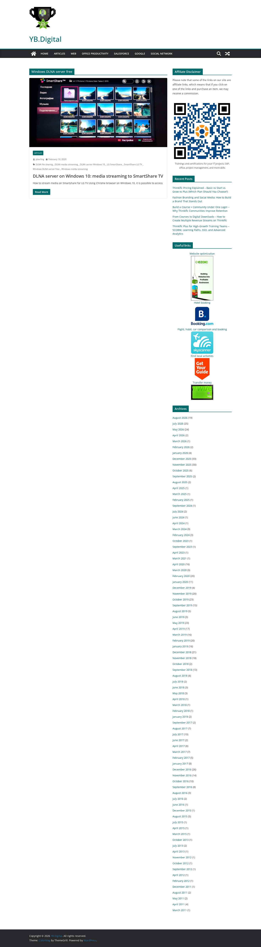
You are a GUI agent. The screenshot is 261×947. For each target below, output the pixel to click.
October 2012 (181, 863)
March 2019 (180, 634)
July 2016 (178, 798)
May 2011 (178, 898)
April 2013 (179, 851)
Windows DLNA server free (46, 169)
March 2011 (180, 910)
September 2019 (182, 605)
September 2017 (182, 722)
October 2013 (181, 839)
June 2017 (178, 740)
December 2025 (182, 458)
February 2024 (181, 535)
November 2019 (182, 593)
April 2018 (179, 699)
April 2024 (179, 523)
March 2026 (180, 441)
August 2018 (180, 675)
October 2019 (181, 599)
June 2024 (178, 517)
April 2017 (179, 746)
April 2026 (179, 435)
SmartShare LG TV (133, 164)
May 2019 (178, 623)
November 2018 (182, 658)
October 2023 (181, 541)
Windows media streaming (74, 169)
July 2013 (178, 845)
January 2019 (180, 646)
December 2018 (182, 652)
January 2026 (180, 453)
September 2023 (182, 546)
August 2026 (180, 417)
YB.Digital (45, 39)
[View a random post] (227, 53)
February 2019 (181, 640)
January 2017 (180, 763)
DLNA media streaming (66, 164)
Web (73, 53)
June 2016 (178, 804)
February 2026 (181, 447)
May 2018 (178, 693)
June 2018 (178, 687)
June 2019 (178, 617)
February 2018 (181, 711)
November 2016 (182, 775)
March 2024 (180, 529)
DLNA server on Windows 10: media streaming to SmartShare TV (98, 176)
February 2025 (181, 499)
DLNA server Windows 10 (92, 164)
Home (44, 53)
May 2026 (178, 429)
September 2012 (182, 869)
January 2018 (180, 716)
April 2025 (179, 488)
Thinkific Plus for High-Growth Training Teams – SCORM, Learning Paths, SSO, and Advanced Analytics (201, 230)
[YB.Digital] (33, 53)
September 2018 (182, 669)
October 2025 (181, 470)
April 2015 (179, 828)
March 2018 (180, 705)
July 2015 (178, 822)
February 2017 (181, 757)
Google (140, 53)
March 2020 (180, 570)
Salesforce (121, 53)
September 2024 (182, 505)
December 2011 (182, 886)
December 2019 (182, 587)
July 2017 (178, 734)
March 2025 (180, 494)
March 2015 (180, 834)
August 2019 (180, 611)
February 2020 (181, 576)
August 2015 (180, 816)
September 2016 (182, 787)
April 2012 (179, 875)
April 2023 (179, 552)
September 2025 (182, 476)
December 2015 (182, 810)
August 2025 (180, 482)
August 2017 (180, 728)
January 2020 (180, 582)
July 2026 (178, 423)
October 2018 (181, 664)
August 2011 (180, 892)
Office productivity (95, 53)
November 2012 (182, 857)
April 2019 (179, 628)
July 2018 (178, 681)
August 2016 (180, 793)
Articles (59, 53)
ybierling (40, 159)
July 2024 (178, 511)
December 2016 (182, 769)
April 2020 (179, 564)
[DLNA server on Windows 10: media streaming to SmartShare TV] (98, 112)
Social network (161, 53)
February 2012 (181, 881)
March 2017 (180, 752)
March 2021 (180, 558)
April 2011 (179, 904)
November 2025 (182, 464)
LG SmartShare (114, 164)
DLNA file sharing (44, 164)
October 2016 (181, 781)
